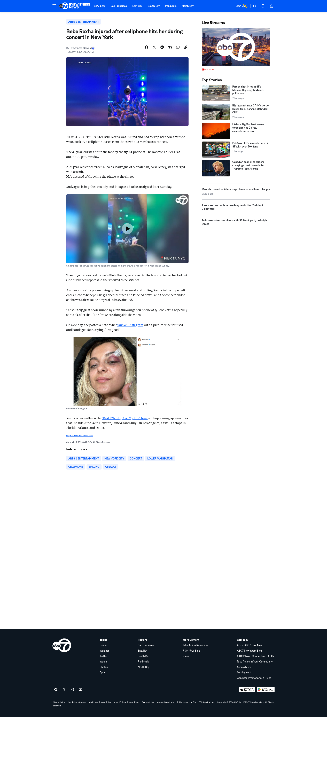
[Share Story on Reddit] (162, 47)
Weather (104, 650)
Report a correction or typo (79, 435)
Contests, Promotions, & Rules (254, 678)
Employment (244, 672)
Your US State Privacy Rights (126, 702)
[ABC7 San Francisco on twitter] (64, 689)
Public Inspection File (186, 702)
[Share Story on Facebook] (146, 47)
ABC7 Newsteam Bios (249, 650)
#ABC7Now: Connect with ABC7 (256, 656)
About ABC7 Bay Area (249, 645)
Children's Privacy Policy (100, 702)
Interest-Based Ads (165, 702)
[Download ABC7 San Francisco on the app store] (247, 689)
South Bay (154, 6)
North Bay (188, 6)
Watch (103, 661)
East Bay (137, 6)
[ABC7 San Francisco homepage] (74, 6)
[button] (54, 5)
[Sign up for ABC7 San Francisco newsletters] (80, 689)
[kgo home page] (61, 645)
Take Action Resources (195, 645)
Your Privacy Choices (77, 702)
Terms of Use (148, 702)
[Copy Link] (186, 47)
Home (103, 645)
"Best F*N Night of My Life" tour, (124, 418)
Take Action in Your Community (255, 661)
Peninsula (170, 6)
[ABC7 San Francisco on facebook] (55, 689)
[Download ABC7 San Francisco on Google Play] (266, 689)
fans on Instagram (130, 325)
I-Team (186, 656)
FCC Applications (206, 702)
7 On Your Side (191, 650)
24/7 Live (99, 6)
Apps (102, 672)
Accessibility (244, 667)
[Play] (236, 47)
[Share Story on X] (154, 47)
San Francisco (119, 6)
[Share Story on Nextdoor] (170, 47)
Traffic (103, 656)
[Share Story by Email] (178, 47)
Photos (104, 667)
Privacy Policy (58, 702)
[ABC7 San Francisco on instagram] (72, 689)
